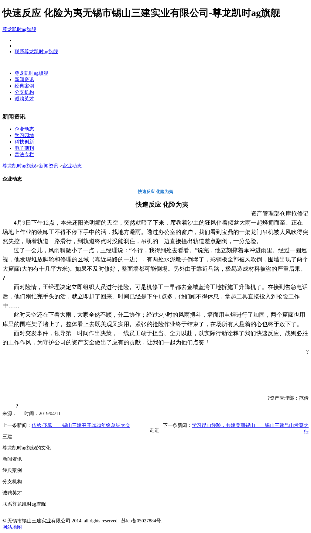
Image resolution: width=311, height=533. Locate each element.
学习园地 (24, 135)
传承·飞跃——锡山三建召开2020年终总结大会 (81, 425)
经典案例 (24, 85)
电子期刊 (24, 148)
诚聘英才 (24, 98)
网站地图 (12, 527)
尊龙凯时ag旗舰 (19, 29)
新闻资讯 (24, 79)
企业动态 (24, 129)
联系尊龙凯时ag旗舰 (36, 51)
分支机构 (24, 92)
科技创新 (24, 141)
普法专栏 (24, 154)
